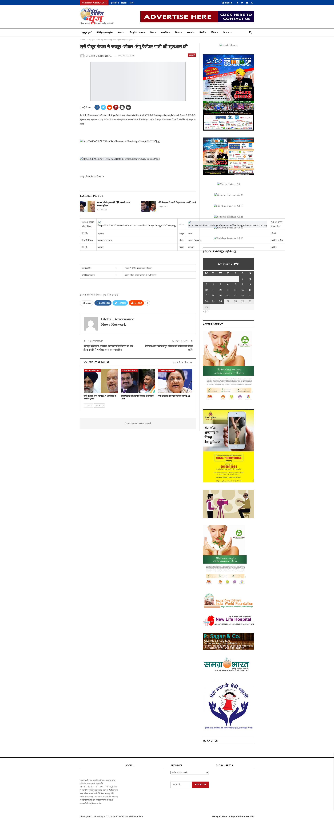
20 (227, 295)
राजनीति (164, 32)
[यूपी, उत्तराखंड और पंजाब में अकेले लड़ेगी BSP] (175, 381)
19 (220, 295)
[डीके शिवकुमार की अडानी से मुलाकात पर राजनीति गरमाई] (148, 206)
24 (206, 301)
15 (242, 290)
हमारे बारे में (115, 2)
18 (213, 295)
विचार (177, 32)
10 (206, 290)
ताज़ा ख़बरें (192, 55)
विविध (213, 32)
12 (220, 290)
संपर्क (132, 2)
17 (206, 295)
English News (137, 32)
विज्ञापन (124, 2)
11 (213, 290)
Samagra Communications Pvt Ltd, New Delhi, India (120, 816)
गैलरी (202, 32)
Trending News (92, 371)
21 (235, 295)
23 (250, 295)
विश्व (152, 32)
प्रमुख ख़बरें (87, 32)
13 (228, 290)
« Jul (205, 311)
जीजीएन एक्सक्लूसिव (105, 32)
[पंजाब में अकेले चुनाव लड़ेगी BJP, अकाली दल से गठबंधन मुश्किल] (87, 206)
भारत (120, 32)
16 (250, 290)
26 (220, 301)
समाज (189, 32)
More (226, 32)
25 (213, 301)
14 (235, 290)
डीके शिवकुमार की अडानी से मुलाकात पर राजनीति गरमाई (177, 202)
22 (242, 295)
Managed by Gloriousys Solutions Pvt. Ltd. (233, 816)
